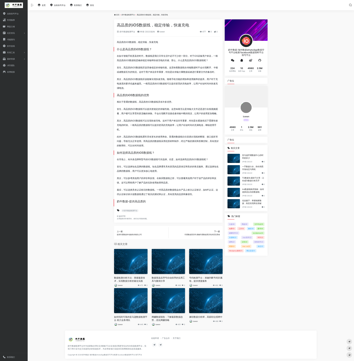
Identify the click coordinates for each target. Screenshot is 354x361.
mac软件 (247, 237)
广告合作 (166, 338)
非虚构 (232, 237)
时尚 (260, 237)
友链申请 (155, 338)
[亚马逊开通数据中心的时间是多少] (233, 158)
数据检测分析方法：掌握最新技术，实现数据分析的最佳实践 (129, 279)
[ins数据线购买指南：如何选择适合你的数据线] (233, 192)
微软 (251, 229)
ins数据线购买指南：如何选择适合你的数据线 (253, 190)
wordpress (258, 233)
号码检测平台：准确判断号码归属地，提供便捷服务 (205, 279)
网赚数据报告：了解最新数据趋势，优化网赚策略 (167, 318)
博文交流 (250, 251)
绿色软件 (258, 242)
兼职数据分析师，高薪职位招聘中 (205, 316)
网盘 (244, 224)
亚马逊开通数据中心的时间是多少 (252, 156)
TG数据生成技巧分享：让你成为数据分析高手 (253, 179)
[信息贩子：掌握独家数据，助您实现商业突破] (233, 203)
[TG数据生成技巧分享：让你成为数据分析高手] (233, 181)
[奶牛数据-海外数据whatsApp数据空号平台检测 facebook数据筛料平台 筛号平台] (77, 340)
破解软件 (233, 233)
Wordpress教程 (235, 251)
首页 (117, 15)
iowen (162, 31)
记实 (244, 242)
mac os (246, 246)
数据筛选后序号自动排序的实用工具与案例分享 (168, 279)
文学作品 (258, 224)
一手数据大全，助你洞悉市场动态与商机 (252, 167)
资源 (232, 246)
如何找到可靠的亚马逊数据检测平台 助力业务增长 (130, 318)
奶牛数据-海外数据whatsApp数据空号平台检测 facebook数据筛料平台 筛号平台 (112, 355)
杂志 (260, 246)
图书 (260, 229)
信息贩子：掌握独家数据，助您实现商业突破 (251, 201)
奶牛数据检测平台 (128, 15)
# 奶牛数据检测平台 (130, 211)
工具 (241, 229)
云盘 (232, 224)
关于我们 (176, 338)
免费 (232, 229)
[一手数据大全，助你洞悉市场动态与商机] (233, 169)
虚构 (232, 242)
